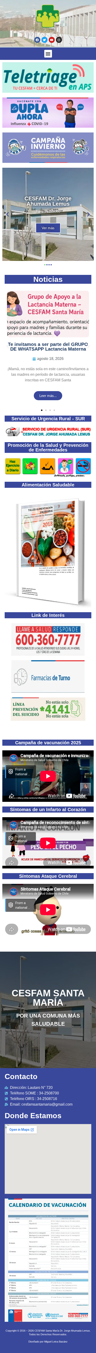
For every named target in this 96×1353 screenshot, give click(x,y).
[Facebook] (37, 40)
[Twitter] (44, 40)
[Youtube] (52, 40)
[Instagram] (59, 40)
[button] (48, 54)
